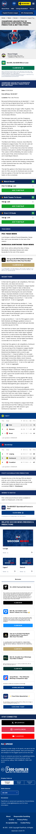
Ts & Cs (11, 819)
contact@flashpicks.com (14, 803)
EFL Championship (27, 13)
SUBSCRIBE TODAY (18, 707)
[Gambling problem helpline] (17, 769)
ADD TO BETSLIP (18, 190)
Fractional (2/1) (29, 782)
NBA (12, 8)
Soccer (32, 8)
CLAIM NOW (18, 602)
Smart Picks (5, 8)
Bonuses (18, 579)
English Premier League (10, 13)
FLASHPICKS (19, 736)
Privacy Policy (22, 819)
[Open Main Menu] (33, 3)
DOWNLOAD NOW (18, 687)
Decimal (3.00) (19, 782)
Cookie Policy (25, 823)
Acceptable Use (11, 823)
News (9, 18)
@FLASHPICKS (19, 722)
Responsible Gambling (22, 816)
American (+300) (7, 782)
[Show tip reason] (33, 186)
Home (3, 18)
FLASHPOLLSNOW (20, 729)
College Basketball (22, 8)
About (8, 816)
